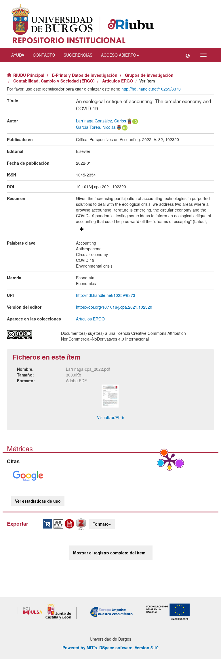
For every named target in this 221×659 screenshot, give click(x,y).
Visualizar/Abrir (110, 417)
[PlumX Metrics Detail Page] (169, 460)
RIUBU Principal (28, 75)
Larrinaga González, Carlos (101, 121)
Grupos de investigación (149, 75)
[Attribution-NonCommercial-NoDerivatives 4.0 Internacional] (29, 334)
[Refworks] (70, 523)
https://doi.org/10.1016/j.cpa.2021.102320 (114, 307)
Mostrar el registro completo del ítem (109, 553)
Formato (100, 524)
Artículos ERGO (117, 81)
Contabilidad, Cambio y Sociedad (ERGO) (54, 81)
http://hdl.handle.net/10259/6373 (151, 89)
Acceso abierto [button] (118, 55)
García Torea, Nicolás (96, 127)
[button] (187, 55)
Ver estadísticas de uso (38, 501)
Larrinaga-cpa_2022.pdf (88, 369)
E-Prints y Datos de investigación (84, 75)
